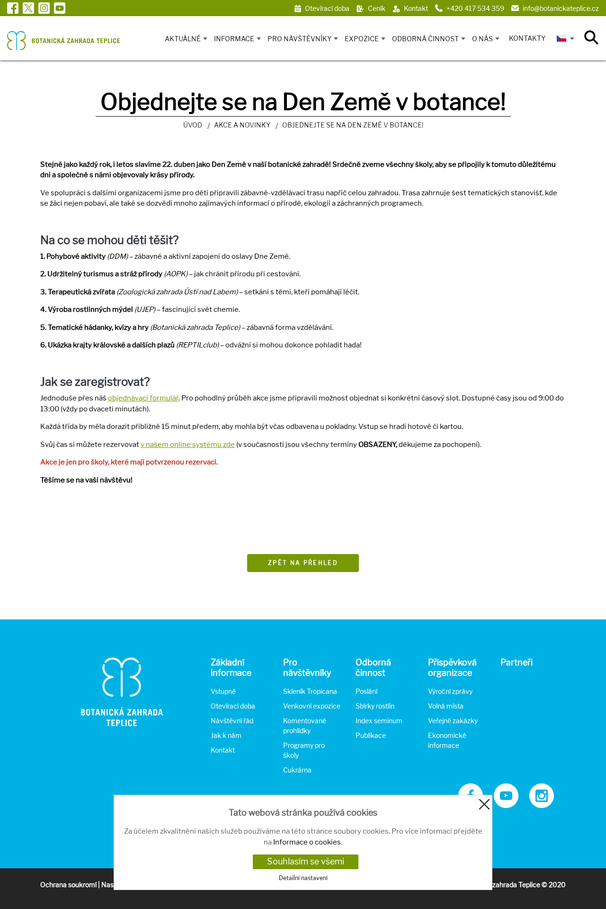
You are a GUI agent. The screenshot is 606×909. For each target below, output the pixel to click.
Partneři (516, 662)
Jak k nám (226, 735)
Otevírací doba (233, 706)
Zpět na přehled (303, 562)
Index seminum (379, 721)
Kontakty (527, 38)
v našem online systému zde (188, 444)
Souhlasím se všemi (305, 861)
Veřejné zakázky (453, 721)
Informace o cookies (307, 842)
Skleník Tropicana (310, 691)
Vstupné (223, 691)
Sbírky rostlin (375, 706)
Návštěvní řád (232, 721)
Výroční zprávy (450, 691)
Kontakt (223, 750)
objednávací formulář (143, 398)
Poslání (366, 691)
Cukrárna (297, 770)
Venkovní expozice (311, 706)
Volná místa (445, 706)
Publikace (371, 735)
